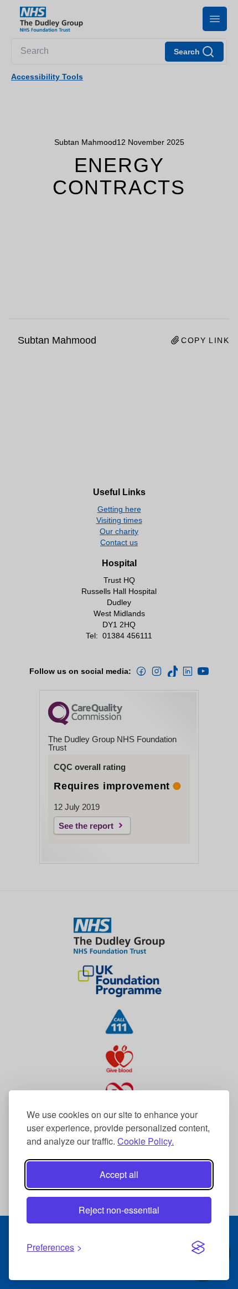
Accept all (119, 1174)
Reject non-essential (119, 1210)
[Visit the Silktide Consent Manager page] (198, 1247)
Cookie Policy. (145, 1141)
